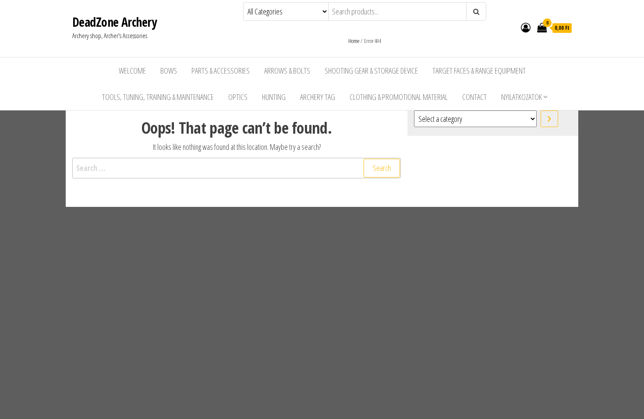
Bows (168, 70)
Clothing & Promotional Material (399, 97)
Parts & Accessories (220, 70)
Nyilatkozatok (521, 97)
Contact (474, 97)
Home (353, 41)
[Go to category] (549, 118)
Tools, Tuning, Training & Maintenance (158, 97)
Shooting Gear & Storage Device (371, 70)
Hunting (274, 97)
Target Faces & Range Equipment (479, 70)
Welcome (132, 70)
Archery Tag (317, 97)
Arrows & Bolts (287, 70)
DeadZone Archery (114, 22)
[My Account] (526, 27)
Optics (238, 97)
